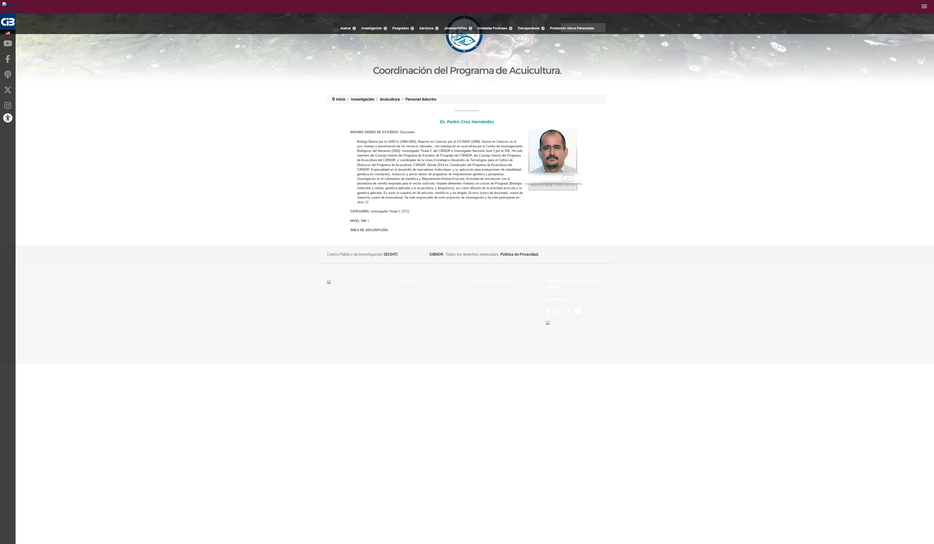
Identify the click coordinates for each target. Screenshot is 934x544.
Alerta (405, 325)
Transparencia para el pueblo (427, 319)
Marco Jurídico (413, 300)
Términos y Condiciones (495, 329)
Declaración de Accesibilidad (499, 323)
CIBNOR (436, 254)
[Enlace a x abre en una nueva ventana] (558, 311)
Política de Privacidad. (519, 254)
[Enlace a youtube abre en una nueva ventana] (578, 311)
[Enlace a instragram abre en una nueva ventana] (567, 311)
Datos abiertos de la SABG (424, 293)
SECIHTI (390, 254)
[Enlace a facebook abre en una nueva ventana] (548, 311)
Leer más (503, 306)
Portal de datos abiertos (495, 316)
